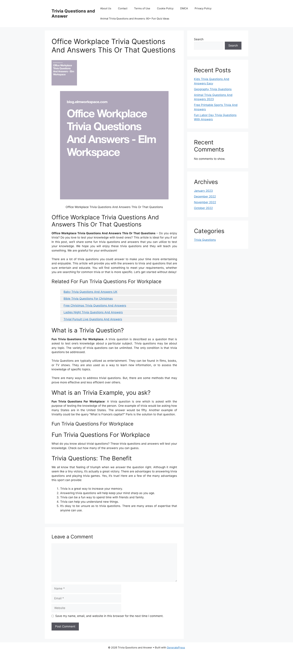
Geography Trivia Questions (213, 89)
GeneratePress (176, 647)
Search (198, 39)
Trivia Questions (205, 240)
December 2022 (205, 196)
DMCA (184, 8)
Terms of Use (142, 8)
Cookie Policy (165, 8)
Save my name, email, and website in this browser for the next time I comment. (109, 616)
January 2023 (203, 190)
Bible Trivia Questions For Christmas (88, 298)
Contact (122, 8)
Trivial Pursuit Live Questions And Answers (93, 319)
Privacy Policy (203, 8)
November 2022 (205, 202)
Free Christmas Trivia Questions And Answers (95, 305)
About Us (105, 8)
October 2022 (203, 208)
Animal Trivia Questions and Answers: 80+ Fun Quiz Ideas (134, 18)
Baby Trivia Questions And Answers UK (90, 291)
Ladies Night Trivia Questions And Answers (93, 312)
